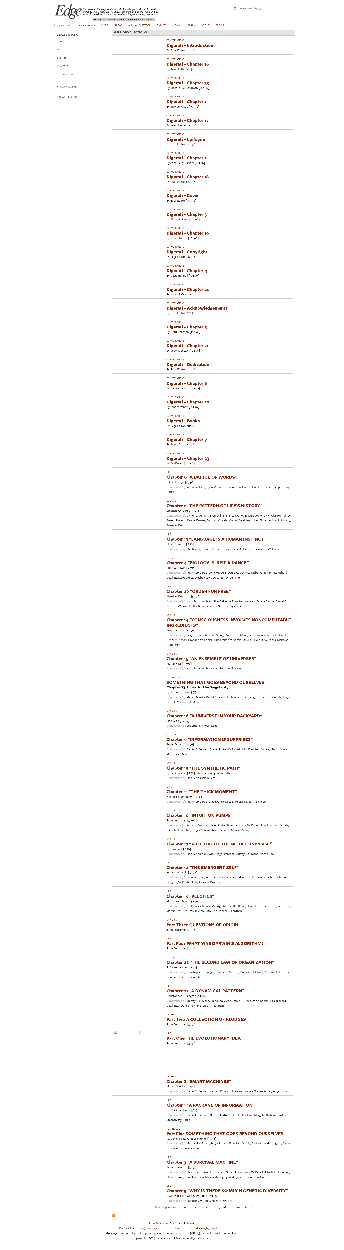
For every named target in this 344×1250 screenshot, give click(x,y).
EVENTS (161, 25)
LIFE (168, 472)
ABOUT (205, 25)
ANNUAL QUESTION (139, 25)
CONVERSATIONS (85, 25)
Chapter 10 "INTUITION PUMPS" (199, 815)
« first (156, 1207)
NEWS (176, 25)
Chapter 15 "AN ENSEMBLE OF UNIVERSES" (211, 658)
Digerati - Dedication (187, 364)
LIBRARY (190, 25)
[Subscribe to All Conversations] (113, 1215)
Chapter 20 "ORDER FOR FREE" (198, 591)
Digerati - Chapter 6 (186, 383)
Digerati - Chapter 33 (187, 83)
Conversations (175, 40)
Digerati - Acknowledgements (197, 308)
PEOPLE (220, 25)
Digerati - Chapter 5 (186, 327)
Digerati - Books (183, 420)
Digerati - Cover (182, 195)
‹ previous (169, 1207)
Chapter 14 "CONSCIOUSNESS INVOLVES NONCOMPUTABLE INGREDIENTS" (228, 622)
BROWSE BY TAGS (67, 97)
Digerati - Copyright (186, 251)
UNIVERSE (171, 615)
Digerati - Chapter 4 (186, 270)
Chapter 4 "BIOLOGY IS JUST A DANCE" (207, 562)
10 (190, 1207)
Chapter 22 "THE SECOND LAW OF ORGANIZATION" (220, 962)
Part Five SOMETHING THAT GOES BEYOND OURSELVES (224, 1133)
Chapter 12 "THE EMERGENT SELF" (202, 867)
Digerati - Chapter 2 (186, 158)
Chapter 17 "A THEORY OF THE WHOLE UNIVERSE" (219, 844)
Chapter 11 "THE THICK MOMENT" (201, 791)
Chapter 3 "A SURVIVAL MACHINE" (202, 1162)
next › (238, 1207)
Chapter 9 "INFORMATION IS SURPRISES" (209, 739)
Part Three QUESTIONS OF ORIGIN (202, 924)
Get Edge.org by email (203, 1228)
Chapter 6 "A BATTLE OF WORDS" (201, 477)
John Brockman (159, 1223)
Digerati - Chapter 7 (186, 439)
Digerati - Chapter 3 (186, 214)
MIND (169, 786)
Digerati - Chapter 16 (187, 64)
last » (248, 1207)
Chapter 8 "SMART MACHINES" (198, 1081)
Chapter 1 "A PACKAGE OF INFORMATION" (210, 1105)
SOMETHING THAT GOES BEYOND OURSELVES (215, 682)
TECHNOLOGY (173, 677)
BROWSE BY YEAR (67, 87)
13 (207, 1207)
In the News (173, 1228)
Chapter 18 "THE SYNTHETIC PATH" (203, 768)
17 (230, 1207)
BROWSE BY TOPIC (67, 34)
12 (201, 1207)
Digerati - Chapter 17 (187, 120)
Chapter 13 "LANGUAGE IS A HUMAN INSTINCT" (216, 539)
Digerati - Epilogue (185, 139)
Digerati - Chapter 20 (187, 289)
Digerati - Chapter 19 (187, 233)
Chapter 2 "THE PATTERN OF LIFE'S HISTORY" (214, 505)
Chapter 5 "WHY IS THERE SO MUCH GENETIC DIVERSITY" (227, 1190)
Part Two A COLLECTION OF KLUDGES (206, 1019)
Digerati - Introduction (189, 45)
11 (196, 1207)
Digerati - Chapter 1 (186, 101)
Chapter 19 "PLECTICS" (190, 896)
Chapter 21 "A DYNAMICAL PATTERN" (205, 990)
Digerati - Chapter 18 (187, 176)
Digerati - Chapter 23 (187, 458)
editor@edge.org (146, 1228)
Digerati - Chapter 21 (187, 345)
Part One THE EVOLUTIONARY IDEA (203, 1038)
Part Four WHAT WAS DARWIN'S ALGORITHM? (214, 943)
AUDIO (118, 25)
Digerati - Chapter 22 (187, 402)
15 (218, 1207)
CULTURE (171, 501)
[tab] (79, 34)
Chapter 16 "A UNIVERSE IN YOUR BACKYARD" (214, 715)
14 (213, 1207)
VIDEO (105, 25)
